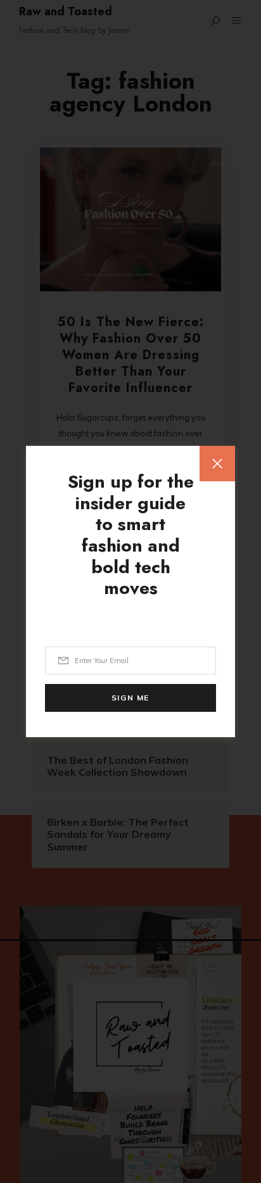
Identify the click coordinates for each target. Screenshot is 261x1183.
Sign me (130, 697)
